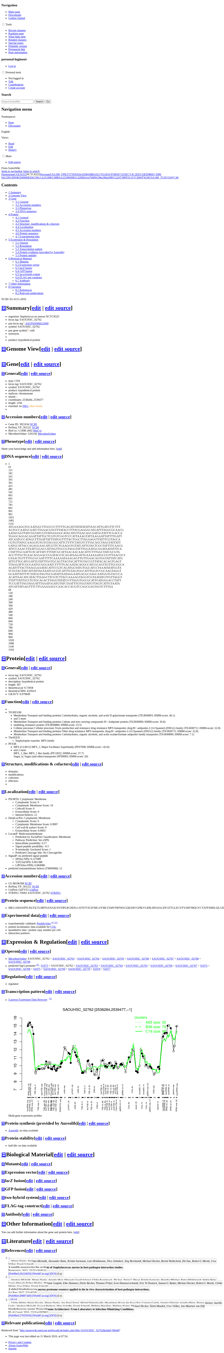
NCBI (33, 424)
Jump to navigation (11, 171)
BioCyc (37, 430)
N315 (23, 174)
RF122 (114, 177)
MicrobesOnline (47, 433)
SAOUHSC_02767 (163, 958)
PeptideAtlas (44, 923)
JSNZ (75, 174)
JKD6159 (32, 177)
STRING (55, 892)
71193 (122, 174)
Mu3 (101, 177)
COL (17, 174)
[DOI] (53, 1273)
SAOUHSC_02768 (188, 958)
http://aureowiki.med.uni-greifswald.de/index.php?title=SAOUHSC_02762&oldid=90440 (69, 1330)
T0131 (129, 177)
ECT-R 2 (131, 174)
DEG (26, 406)
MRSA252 (61, 177)
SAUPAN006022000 (37, 323)
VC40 (175, 177)
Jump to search (31, 171)
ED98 (147, 174)
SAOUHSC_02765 (113, 958)
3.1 (15, 1298)
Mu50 (107, 177)
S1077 (106, 969)
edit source (58, 308)
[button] (3, 24)
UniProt (33, 889)
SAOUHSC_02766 (138, 958)
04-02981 (83, 174)
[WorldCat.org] (40, 1273)
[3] (37, 964)
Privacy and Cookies (19, 1342)
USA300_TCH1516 (160, 177)
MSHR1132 (73, 177)
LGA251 (43, 177)
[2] (56, 922)
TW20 (145, 177)
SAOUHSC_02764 (88, 958)
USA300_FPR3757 (61, 174)
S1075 (36, 969)
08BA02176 (96, 174)
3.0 (11, 1298)
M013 (51, 177)
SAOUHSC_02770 (79, 969)
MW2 (95, 177)
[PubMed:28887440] (19, 1295)
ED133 (140, 174)
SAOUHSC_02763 (63, 958)
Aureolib (13, 1130)
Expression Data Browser (27, 999)
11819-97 (108, 174)
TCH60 (137, 177)
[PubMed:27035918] (19, 1315)
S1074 (203, 965)
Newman (45, 174)
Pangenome (7, 174)
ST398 (122, 177)
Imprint (12, 1348)
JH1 (9, 177)
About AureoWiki (18, 1345)
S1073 (44, 965)
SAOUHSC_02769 (19, 961)
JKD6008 (21, 177)
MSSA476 (86, 177)
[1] (52, 922)
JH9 (14, 177)
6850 (116, 174)
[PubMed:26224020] (19, 1273)
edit (36, 308)
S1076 (96, 969)
